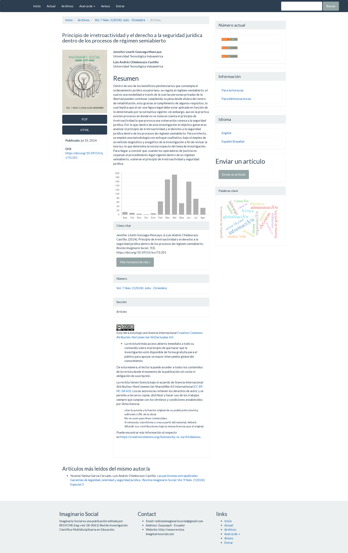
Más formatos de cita (134, 262)
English (226, 133)
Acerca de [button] (86, 6)
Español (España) (233, 141)
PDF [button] (85, 119)
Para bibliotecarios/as (236, 98)
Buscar (331, 6)
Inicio (37, 6)
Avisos (105, 6)
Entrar (120, 6)
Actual (51, 6)
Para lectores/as (233, 90)
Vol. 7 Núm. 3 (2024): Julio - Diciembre (120, 20)
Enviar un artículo (233, 174)
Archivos (67, 6)
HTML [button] (84, 130)
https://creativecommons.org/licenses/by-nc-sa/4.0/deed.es (160, 437)
